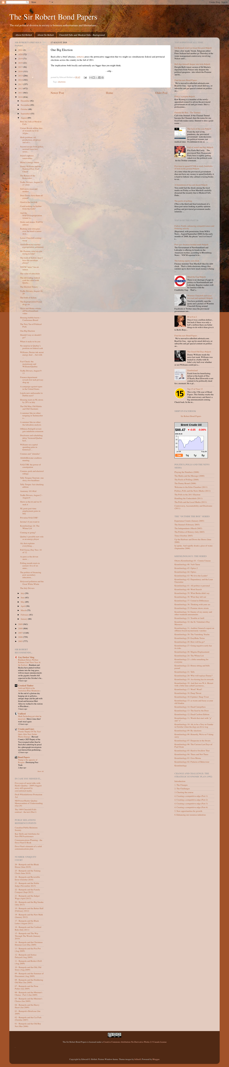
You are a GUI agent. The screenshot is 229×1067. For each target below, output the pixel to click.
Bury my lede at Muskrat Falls (30, 122)
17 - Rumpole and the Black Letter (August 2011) (27, 922)
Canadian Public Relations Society (26, 828)
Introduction (179, 781)
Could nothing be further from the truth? (31, 207)
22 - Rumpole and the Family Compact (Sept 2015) (27, 890)
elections (62, 81)
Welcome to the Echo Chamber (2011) (191, 487)
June (23, 597)
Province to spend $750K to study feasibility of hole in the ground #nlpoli (193, 167)
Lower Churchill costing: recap (31, 239)
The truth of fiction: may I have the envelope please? (31, 260)
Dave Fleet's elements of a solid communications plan (28, 847)
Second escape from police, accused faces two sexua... (32, 149)
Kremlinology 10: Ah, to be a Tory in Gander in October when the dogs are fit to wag (193, 725)
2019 (20, 58)
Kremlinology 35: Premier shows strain (191, 608)
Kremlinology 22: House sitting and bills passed (192, 666)
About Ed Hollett (23, 34)
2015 (20, 75)
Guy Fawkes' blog (26, 657)
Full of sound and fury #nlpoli (200, 147)
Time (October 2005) (183, 535)
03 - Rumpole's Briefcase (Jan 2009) (27, 1012)
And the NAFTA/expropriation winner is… (31, 215)
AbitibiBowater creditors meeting (31, 459)
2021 (20, 50)
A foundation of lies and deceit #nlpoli (191, 184)
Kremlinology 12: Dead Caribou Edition (191, 714)
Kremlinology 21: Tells (184, 671)
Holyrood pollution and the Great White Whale (32, 582)
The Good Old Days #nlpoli (199, 351)
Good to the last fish (28, 202)
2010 (20, 97)
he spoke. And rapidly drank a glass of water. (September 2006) (193, 547)
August (24, 117)
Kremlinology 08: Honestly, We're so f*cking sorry (193, 735)
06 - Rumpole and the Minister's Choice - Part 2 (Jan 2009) (28, 993)
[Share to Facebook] (99, 77)
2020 (20, 54)
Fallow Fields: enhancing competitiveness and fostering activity (194, 227)
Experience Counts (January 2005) (189, 520)
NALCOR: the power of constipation (30, 465)
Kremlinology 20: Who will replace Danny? (193, 675)
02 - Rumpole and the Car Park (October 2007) (28, 1018)
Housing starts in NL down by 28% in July (31, 401)
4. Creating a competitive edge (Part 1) (191, 796)
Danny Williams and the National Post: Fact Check (30, 169)
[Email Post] (85, 77)
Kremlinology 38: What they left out (190, 596)
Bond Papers (24, 757)
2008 (20, 628)
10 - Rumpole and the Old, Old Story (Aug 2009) (28, 968)
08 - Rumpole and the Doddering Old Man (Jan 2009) (29, 981)
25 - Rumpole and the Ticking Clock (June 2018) (28, 872)
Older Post (161, 93)
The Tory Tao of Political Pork (31, 325)
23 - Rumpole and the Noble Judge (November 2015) (27, 884)
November (25, 105)
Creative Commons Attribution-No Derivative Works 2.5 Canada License (135, 1041)
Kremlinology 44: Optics (185, 571)
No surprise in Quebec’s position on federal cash (31, 347)
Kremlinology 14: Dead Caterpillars (190, 706)
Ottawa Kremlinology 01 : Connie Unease (192, 560)
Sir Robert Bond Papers (191, 416)
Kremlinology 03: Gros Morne (187, 758)
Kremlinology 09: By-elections (187, 730)
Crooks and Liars (26, 729)
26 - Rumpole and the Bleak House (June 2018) (27, 865)
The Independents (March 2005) (188, 528)
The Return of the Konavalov (27, 176)
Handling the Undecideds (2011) (188, 498)
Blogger (156, 1059)
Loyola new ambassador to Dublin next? (31, 394)
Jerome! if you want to (29, 521)
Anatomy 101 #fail (28, 491)
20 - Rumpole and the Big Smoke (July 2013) (29, 903)
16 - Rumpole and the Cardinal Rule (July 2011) (28, 928)
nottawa (80, 56)
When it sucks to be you (30, 341)
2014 (20, 79)
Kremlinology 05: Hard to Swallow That (192, 750)
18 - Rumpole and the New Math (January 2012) (29, 915)
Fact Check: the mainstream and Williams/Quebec (29, 364)
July (23, 593)
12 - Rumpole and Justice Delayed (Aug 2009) (25, 956)
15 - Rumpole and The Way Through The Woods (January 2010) (27, 936)
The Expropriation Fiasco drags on (31, 303)
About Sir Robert (45, 34)
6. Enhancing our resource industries (190, 814)
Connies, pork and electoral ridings (32, 472)
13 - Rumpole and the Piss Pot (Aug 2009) (28, 949)
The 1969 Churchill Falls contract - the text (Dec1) (25, 810)
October (24, 109)
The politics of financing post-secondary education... (30, 575)
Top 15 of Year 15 (195, 389)
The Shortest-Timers (29, 286)
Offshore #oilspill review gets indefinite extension (31, 430)
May (23, 601)
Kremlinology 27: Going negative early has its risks (193, 646)
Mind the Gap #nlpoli (196, 276)
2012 (20, 88)
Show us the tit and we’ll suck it (30, 503)
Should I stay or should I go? (30, 336)
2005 (20, 641)
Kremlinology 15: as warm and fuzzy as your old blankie (193, 701)
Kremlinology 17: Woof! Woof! (188, 689)
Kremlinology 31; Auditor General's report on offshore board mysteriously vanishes (194, 629)
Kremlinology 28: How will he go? (189, 641)
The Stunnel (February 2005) (187, 524)
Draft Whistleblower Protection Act (28, 795)
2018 (20, 62)
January (24, 618)
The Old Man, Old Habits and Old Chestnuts (31, 407)
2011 (20, 92)
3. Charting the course (183, 792)
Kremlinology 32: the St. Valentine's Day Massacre (192, 623)
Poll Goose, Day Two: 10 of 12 (31, 551)
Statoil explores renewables (27, 156)
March (24, 610)
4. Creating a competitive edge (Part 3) (191, 803)
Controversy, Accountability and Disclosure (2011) (193, 507)
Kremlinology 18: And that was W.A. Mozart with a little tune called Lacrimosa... (193, 684)
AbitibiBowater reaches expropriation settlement (32, 245)
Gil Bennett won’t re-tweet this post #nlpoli (193, 47)
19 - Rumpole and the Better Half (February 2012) (29, 909)
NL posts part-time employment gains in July (30, 511)
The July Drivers (27, 588)
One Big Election (27, 330)
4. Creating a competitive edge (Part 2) (191, 799)
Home (109, 93)
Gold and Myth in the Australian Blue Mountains (29, 689)
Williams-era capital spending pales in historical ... (29, 447)
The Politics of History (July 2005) (189, 531)
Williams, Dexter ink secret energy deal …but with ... (32, 355)
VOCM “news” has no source (29, 268)
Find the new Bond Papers (185, 80)
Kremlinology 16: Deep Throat (187, 693)
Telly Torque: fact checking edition (32, 485)
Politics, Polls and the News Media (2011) (192, 490)
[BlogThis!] (93, 77)
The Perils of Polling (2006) (186, 479)
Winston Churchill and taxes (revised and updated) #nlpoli (200, 296)
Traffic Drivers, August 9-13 (31, 372)
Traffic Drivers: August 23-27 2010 (31, 183)
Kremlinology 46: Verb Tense (187, 564)
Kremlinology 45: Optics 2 (186, 568)
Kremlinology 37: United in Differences (191, 600)
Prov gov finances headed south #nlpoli (191, 244)
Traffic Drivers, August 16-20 (31, 292)
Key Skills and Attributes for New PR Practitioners (27, 835)
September (26, 113)
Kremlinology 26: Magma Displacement (191, 651)
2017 (20, 67)
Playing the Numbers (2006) (186, 472)
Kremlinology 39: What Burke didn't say (192, 593)
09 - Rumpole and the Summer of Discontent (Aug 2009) (29, 974)
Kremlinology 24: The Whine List (29, 527)
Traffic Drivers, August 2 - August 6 (31, 496)
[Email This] (90, 77)
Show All (41, 771)
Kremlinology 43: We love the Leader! (191, 575)
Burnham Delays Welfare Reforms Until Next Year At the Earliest (29, 662)
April (23, 606)
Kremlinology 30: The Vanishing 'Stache (192, 634)
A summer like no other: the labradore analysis (30, 423)
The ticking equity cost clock (186, 260)
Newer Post (57, 93)
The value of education (30, 273)
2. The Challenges (182, 788)
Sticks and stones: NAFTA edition (31, 223)
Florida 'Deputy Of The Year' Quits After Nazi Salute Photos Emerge (29, 734)
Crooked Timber (25, 685)
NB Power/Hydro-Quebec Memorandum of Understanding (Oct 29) (29, 803)
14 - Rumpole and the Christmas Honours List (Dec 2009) (29, 943)
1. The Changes (181, 784)
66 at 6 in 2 (192, 316)
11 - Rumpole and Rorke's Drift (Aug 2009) (28, 962)
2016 (20, 71)
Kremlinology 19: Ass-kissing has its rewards (194, 679)
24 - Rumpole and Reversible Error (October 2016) (27, 878)
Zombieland (192, 370)
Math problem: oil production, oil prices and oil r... (30, 140)
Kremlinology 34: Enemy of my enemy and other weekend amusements (193, 613)
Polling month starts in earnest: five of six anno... (30, 566)
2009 (20, 624)
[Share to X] (96, 77)
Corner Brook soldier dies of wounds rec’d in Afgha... (31, 130)
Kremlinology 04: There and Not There (191, 754)
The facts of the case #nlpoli (199, 128)
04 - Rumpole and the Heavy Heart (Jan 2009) (27, 1006)
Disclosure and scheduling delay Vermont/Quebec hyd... (31, 438)
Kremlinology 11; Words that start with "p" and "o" (193, 719)
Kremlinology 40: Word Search (188, 589)
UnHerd (22, 713)
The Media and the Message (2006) (189, 475)
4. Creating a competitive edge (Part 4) (191, 807)
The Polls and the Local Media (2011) (190, 502)
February (25, 614)
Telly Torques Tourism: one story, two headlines (32, 479)
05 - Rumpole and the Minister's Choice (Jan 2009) (28, 999)
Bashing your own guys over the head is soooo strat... (30, 231)
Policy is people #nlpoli (184, 96)
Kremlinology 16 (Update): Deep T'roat (191, 696)
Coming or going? (28, 532)
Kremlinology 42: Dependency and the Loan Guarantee (193, 580)
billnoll (137, 1059)
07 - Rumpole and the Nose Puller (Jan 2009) (26, 987)
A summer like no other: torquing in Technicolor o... (31, 415)
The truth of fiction (28, 297)
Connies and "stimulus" (30, 453)
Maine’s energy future (29, 162)
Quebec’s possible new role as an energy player (31, 537)
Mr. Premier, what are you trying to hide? (31, 252)
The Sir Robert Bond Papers (53, 16)
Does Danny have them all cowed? (31, 196)
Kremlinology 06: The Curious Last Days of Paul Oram (193, 745)
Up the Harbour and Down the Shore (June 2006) (192, 540)
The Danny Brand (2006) (185, 483)
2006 (20, 637)
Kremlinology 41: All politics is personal (192, 585)
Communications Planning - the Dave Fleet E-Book (28, 841)
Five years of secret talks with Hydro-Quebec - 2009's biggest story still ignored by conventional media (28, 787)
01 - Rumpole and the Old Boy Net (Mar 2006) (28, 1024)
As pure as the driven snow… (29, 557)
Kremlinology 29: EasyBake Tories (189, 638)
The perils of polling (183, 200)
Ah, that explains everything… (27, 544)
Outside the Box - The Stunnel (187, 112)
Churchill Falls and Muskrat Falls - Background (82, 34)
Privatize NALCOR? (29, 517)
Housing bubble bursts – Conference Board (30, 318)
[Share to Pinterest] (102, 77)
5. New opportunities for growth (188, 811)
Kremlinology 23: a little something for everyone (191, 660)
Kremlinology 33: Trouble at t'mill (189, 618)
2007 (20, 632)
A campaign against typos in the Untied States (31, 387)
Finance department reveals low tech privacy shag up (31, 380)
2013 (20, 84)
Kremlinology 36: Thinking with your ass (192, 604)
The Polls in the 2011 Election (187, 494)
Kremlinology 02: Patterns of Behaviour (191, 761)
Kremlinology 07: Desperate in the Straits (192, 740)
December (25, 100)
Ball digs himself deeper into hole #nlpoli (192, 64)
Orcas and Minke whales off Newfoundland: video (30, 311)
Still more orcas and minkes (28, 190)
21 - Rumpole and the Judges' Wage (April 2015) (27, 897)
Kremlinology (180, 765)
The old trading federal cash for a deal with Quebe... (30, 280)
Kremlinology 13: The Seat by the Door (191, 710)
